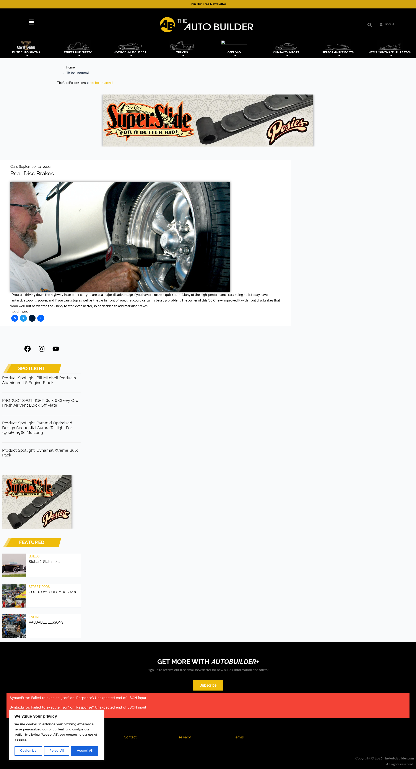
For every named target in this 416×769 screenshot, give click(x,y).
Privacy (185, 737)
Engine (34, 617)
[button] (31, 23)
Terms (239, 737)
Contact (130, 737)
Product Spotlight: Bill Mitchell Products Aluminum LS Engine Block (39, 380)
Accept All (85, 751)
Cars (14, 167)
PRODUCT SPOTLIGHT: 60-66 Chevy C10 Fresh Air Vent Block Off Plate (40, 402)
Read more (19, 312)
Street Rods (39, 586)
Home (70, 67)
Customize (28, 751)
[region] (56, 735)
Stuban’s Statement (44, 562)
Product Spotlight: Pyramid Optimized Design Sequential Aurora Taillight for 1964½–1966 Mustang (37, 428)
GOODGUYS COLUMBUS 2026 (53, 592)
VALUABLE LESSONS (46, 622)
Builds (34, 556)
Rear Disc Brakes (32, 173)
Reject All (57, 751)
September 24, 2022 (34, 167)
